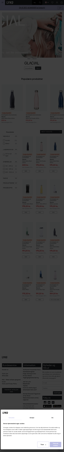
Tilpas (42, 444)
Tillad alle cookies (55, 444)
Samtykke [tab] (11, 417)
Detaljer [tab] (32, 417)
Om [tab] (52, 417)
